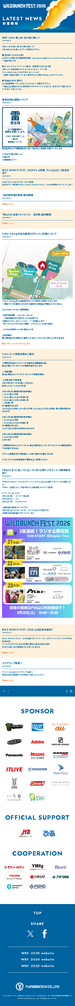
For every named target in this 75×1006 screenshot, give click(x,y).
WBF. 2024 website (37, 959)
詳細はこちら (7, 203)
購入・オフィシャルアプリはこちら (16, 343)
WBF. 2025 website (37, 953)
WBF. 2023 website (37, 966)
